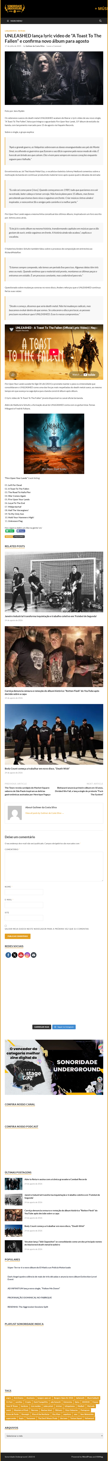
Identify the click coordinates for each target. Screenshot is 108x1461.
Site (7, 912)
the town (63, 1418)
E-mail (9, 900)
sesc (75, 1414)
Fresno (95, 1402)
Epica (77, 1402)
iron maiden (36, 1406)
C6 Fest (9, 1402)
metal (8, 1410)
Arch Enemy (18, 1398)
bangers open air (44, 1398)
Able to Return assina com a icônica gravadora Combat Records (55, 1179)
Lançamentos (11, 31)
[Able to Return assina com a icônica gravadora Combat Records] (13, 1179)
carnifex (18, 1402)
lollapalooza (70, 1406)
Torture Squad (76, 1418)
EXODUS (86, 1402)
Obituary (58, 1410)
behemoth (80, 1398)
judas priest (48, 1406)
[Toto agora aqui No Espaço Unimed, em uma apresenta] (29, 1008)
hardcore (24, 1406)
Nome (8, 887)
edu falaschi (56, 1402)
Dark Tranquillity (41, 1402)
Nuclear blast (46, 1410)
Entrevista (68, 1402)
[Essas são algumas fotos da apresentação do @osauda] (29, 980)
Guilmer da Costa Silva (35, 46)
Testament (30, 1418)
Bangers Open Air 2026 (63, 1398)
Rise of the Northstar (41, 1414)
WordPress (87, 1457)
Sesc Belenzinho (87, 1414)
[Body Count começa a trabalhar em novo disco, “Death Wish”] (54, 735)
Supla (21, 1418)
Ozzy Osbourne (71, 1410)
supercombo (11, 1418)
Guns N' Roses (12, 1406)
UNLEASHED (19, 536)
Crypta (28, 1402)
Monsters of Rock (21, 1410)
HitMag (99, 1457)
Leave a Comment (54, 46)
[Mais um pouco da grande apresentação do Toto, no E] (79, 980)
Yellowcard (89, 1418)
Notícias (21, 31)
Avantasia (30, 1398)
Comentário (12, 849)
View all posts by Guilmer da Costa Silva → (44, 813)
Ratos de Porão (12, 1414)
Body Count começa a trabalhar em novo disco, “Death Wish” (37, 768)
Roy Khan (56, 1414)
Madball (81, 1406)
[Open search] (100, 21)
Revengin (25, 1414)
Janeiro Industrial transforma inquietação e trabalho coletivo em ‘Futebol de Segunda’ (51, 616)
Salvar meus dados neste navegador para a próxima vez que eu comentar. (47, 929)
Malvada (90, 1406)
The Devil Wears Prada (47, 1418)
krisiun (59, 1406)
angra (8, 1398)
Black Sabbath (93, 1398)
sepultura (67, 1414)
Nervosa (34, 1410)
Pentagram (85, 1410)
